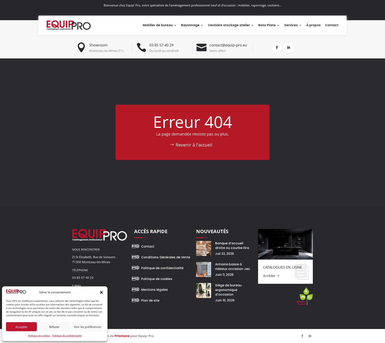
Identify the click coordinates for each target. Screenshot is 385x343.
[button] (101, 292)
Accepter (21, 327)
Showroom (98, 45)
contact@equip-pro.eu (228, 45)
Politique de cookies (39, 335)
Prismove (122, 336)
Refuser (54, 327)
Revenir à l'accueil (194, 145)
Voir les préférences (87, 327)
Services (291, 25)
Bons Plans (267, 25)
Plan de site (150, 300)
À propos (313, 25)
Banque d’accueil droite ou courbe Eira (232, 245)
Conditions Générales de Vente (165, 257)
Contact (331, 25)
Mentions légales (154, 290)
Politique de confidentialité (67, 335)
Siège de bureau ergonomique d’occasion (228, 290)
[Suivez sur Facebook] (277, 47)
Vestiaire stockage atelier (229, 25)
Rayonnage (190, 25)
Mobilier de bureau (158, 25)
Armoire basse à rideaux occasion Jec (232, 266)
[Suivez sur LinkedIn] (289, 47)
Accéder (269, 276)
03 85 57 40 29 (161, 45)
